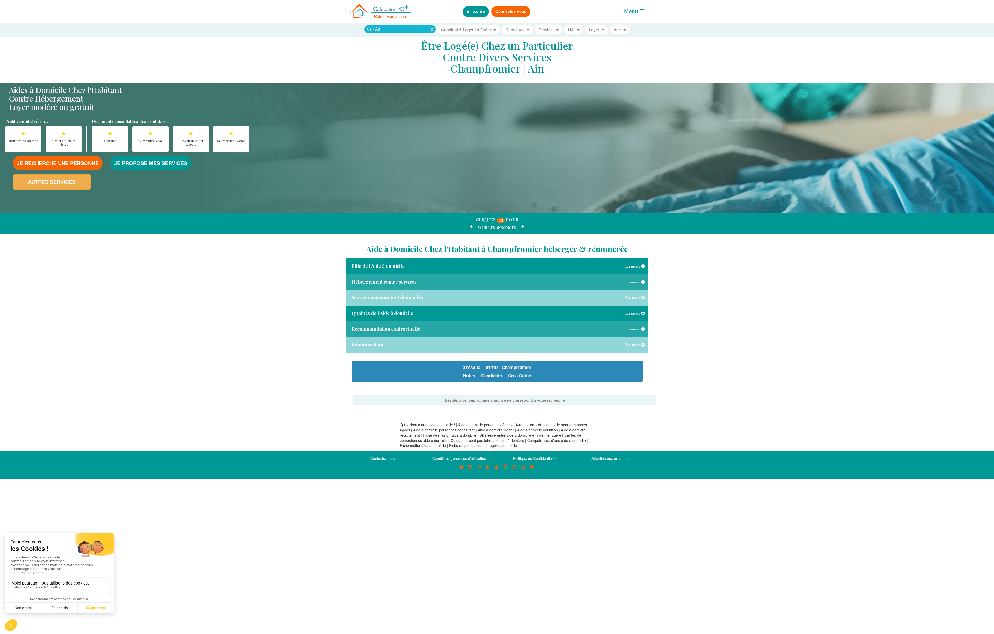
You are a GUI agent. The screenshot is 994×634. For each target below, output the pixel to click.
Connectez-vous (510, 11)
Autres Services (52, 181)
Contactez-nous (383, 458)
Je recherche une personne (58, 163)
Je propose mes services (150, 163)
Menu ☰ (634, 11)
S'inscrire (476, 11)
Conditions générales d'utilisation (459, 458)
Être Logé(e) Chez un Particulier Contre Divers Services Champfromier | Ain (497, 57)
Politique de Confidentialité (535, 458)
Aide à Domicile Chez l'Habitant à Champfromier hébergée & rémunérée (497, 249)
